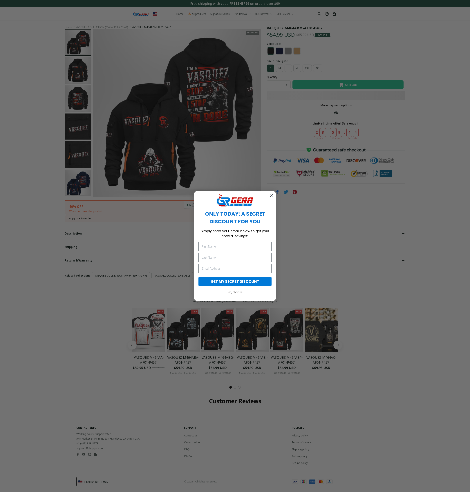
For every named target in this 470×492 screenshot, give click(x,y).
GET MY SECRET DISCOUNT (235, 281)
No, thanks (235, 292)
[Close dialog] (271, 195)
